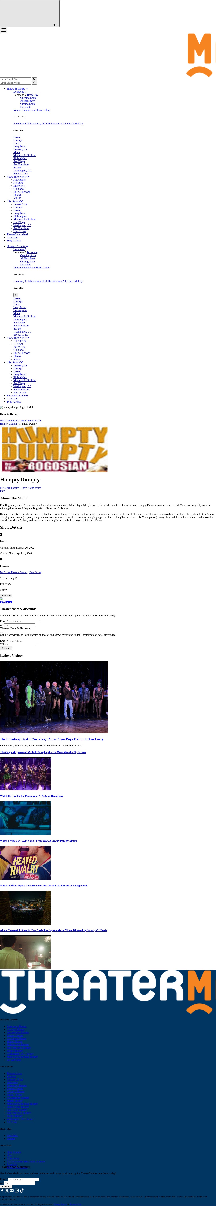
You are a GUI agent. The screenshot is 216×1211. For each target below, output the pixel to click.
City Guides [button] (13, 200)
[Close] (1, 632)
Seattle (17, 167)
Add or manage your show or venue (26, 1161)
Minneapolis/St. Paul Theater (22, 1056)
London (11, 1138)
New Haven (20, 231)
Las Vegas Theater (16, 1038)
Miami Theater (14, 1041)
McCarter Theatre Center (13, 572)
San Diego (19, 161)
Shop (9, 1155)
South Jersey (34, 420)
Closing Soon (27, 103)
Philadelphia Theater (18, 1044)
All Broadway (27, 100)
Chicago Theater (15, 1029)
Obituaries (19, 188)
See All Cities (21, 173)
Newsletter (12, 237)
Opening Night (15, 1079)
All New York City (72, 123)
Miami (17, 152)
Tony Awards (14, 240)
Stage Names (14, 1152)
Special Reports (22, 191)
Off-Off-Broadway (52, 123)
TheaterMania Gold (17, 234)
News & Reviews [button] (16, 176)
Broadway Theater (17, 1026)
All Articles (20, 179)
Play (2, 490)
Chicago (18, 140)
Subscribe (6, 648)
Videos (17, 197)
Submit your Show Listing (36, 110)
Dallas (17, 143)
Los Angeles (20, 149)
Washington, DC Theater (20, 1053)
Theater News (14, 1073)
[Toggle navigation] (3, 30)
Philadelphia (20, 158)
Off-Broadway (33, 123)
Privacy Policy (60, 1204)
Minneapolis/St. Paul (25, 155)
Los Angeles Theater (18, 1032)
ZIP (2, 625)
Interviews (19, 185)
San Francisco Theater (19, 1047)
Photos (17, 194)
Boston (17, 137)
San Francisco (21, 164)
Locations (19, 91)
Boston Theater (15, 1035)
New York (12, 1135)
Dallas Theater (14, 1094)
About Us (12, 1164)
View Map (6, 595)
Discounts (25, 106)
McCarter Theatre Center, (13, 420)
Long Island (20, 146)
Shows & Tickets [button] (16, 88)
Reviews (18, 182)
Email (4, 621)
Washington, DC (22, 170)
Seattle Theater (15, 1050)
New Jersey (35, 572)
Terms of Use (75, 1204)
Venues (18, 110)
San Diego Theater (17, 1109)
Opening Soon (28, 97)
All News (12, 1122)
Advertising (13, 1158)
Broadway (32, 94)
